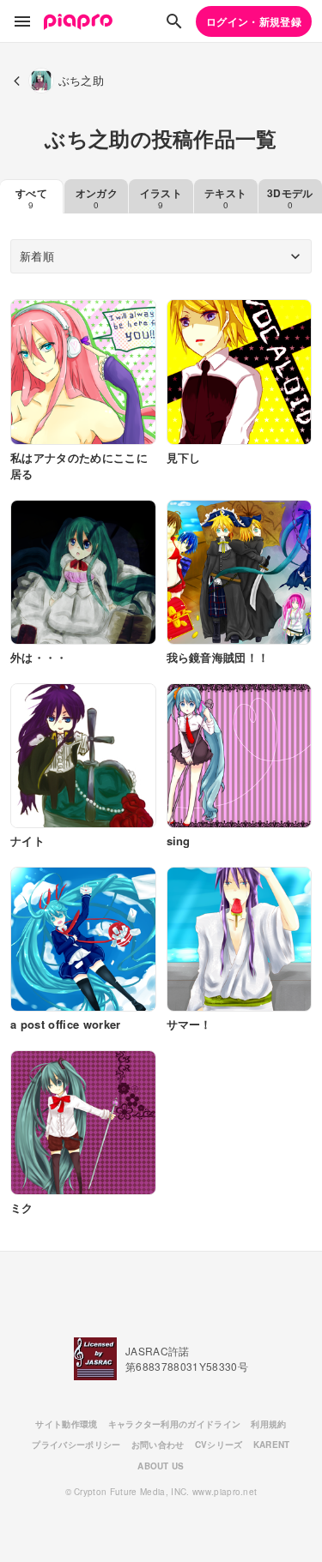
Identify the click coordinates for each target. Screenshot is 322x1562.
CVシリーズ (219, 1445)
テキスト (225, 198)
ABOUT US (161, 1466)
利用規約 (268, 1424)
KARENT (271, 1445)
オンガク (97, 198)
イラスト (161, 198)
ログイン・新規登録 (253, 21)
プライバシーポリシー (76, 1445)
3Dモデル (290, 198)
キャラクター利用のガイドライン (174, 1424)
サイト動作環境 (66, 1424)
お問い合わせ (158, 1445)
